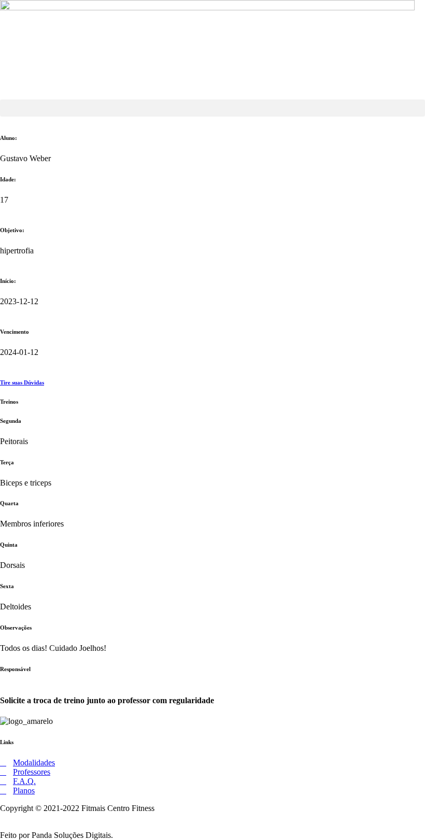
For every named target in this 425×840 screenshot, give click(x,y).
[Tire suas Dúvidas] (3, 361)
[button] (212, 108)
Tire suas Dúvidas (22, 382)
